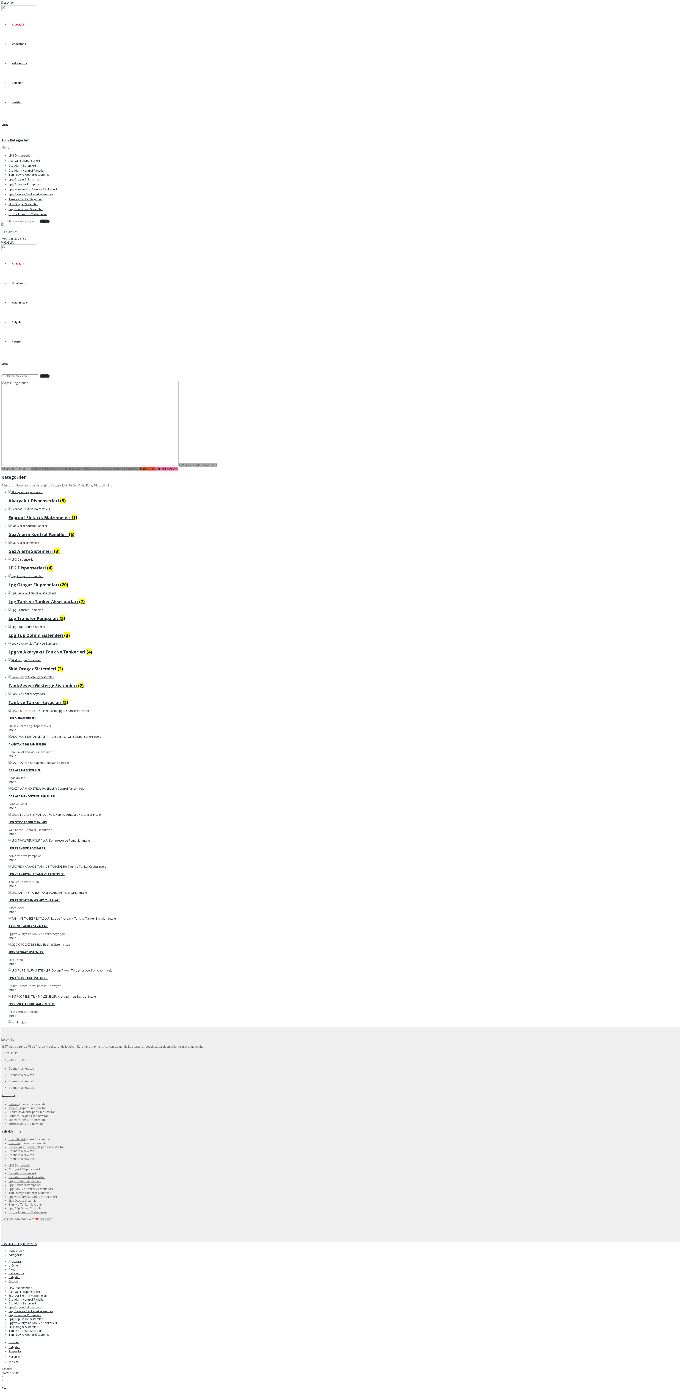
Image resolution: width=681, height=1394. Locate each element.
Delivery (14, 1104)
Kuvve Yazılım (10, 1373)
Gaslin (5, 1219)
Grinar (47, 1219)
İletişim (13, 1281)
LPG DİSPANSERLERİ (22, 718)
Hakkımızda (16, 1273)
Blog (12, 1269)
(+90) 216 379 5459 (13, 239)
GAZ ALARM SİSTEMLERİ (25, 770)
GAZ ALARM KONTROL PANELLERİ (32, 796)
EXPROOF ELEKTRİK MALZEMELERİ (32, 1004)
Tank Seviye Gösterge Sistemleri (30, 1335)
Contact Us (16, 1116)
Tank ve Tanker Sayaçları (25, 1331)
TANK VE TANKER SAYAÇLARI (28, 926)
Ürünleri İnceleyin (166, 469)
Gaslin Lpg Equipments (24, 1147)
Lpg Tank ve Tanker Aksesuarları (31, 1311)
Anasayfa (15, 1262)
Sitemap (14, 1120)
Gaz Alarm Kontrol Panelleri (27, 1299)
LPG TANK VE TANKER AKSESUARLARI (34, 900)
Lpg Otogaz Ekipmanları (25, 1307)
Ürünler (14, 1265)
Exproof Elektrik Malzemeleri (28, 1296)
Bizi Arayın (147, 469)
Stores (13, 1124)
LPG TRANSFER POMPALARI (27, 848)
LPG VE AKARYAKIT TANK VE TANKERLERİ (37, 874)
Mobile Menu (17, 1251)
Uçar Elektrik (17, 1139)
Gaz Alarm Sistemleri (22, 1303)
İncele (12, 730)
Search (44, 221)
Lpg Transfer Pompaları (25, 1315)
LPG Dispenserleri (20, 1288)
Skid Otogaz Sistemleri (23, 1327)
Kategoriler (16, 1255)
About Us (15, 1108)
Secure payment (19, 1112)
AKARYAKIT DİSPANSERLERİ (27, 744)
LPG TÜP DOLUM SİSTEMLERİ (28, 978)
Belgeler (14, 1277)
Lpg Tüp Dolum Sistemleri (26, 1319)
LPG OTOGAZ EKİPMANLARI (28, 822)
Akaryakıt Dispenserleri (24, 1292)
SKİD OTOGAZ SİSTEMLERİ (26, 952)
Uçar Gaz (14, 1143)
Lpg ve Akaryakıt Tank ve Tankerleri (33, 1323)
